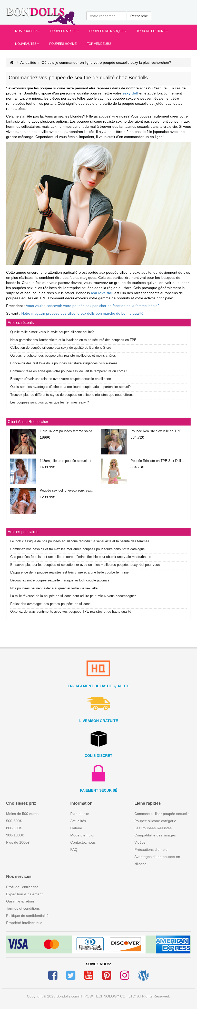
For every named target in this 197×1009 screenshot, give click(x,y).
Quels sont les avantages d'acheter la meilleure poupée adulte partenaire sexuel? (70, 387)
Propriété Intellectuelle (24, 923)
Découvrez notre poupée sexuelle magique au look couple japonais (59, 580)
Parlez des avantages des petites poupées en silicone (50, 604)
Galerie (76, 828)
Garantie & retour (20, 901)
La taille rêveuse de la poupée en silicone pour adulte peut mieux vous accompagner (73, 596)
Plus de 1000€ (17, 842)
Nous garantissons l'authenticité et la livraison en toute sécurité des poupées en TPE (73, 340)
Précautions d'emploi (151, 849)
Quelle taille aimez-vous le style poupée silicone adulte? (52, 332)
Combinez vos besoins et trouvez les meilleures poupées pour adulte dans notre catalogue (77, 549)
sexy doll (130, 93)
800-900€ (14, 828)
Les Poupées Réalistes (153, 828)
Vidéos (139, 842)
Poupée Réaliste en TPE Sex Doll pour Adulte (159, 461)
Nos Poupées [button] (26, 31)
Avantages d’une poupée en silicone (157, 860)
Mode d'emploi (82, 835)
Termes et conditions (23, 908)
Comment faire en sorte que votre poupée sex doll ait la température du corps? (68, 371)
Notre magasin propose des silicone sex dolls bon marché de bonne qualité (82, 313)
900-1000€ (15, 835)
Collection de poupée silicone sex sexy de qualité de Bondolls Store (60, 347)
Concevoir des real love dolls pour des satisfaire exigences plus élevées (63, 363)
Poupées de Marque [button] (106, 31)
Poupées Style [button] (63, 31)
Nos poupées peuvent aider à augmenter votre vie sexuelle (53, 588)
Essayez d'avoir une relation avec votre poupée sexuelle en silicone (60, 379)
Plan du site (79, 814)
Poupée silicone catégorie (155, 821)
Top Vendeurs (99, 44)
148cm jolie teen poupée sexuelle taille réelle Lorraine (68, 461)
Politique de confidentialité (27, 916)
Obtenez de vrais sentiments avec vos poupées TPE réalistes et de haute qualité (70, 611)
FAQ (73, 849)
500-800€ (14, 821)
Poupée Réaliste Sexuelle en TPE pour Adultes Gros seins (159, 431)
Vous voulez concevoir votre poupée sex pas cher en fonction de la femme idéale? (93, 306)
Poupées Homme (63, 44)
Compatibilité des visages (155, 835)
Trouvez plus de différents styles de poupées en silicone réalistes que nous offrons (72, 395)
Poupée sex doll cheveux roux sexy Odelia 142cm (68, 490)
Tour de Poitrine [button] (150, 31)
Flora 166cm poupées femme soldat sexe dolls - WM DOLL (68, 431)
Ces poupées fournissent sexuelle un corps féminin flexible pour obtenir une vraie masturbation (80, 557)
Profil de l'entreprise (22, 887)
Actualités (28, 62)
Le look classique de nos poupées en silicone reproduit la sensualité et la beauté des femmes (79, 541)
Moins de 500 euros (22, 814)
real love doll (102, 293)
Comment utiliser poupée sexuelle (162, 814)
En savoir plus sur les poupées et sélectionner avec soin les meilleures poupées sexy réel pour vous (85, 565)
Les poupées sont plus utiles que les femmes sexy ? (49, 402)
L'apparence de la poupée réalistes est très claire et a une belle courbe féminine (69, 572)
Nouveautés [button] (25, 44)
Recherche (139, 16)
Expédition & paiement (24, 894)
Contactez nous (83, 842)
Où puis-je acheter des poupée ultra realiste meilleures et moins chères (63, 355)
